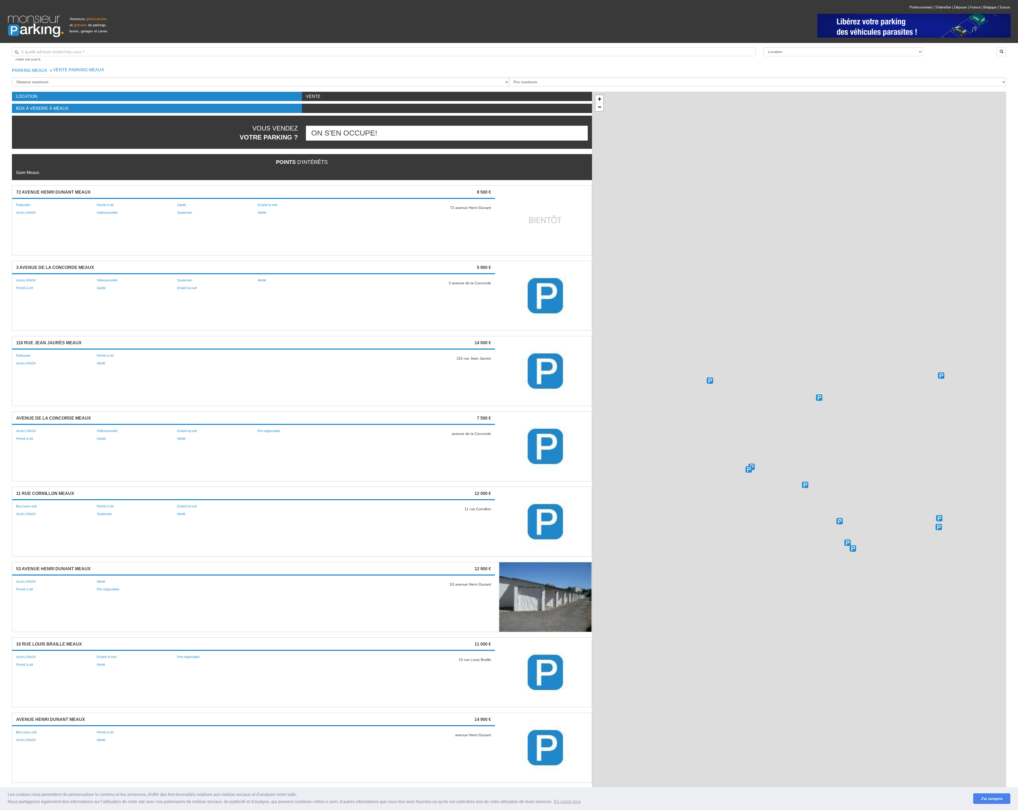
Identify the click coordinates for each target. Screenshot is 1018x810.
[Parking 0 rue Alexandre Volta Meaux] (941, 375)
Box (42, 108)
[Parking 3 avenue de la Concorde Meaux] (939, 518)
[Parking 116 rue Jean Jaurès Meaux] (819, 397)
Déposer (960, 7)
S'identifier (943, 7)
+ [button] (599, 99)
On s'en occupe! (344, 133)
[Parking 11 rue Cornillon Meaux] (748, 469)
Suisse (1004, 7)
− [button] (599, 107)
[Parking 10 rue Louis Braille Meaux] (710, 380)
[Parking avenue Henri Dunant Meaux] (853, 548)
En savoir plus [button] (567, 801)
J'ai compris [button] (992, 798)
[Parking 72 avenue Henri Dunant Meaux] (847, 542)
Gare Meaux (27, 172)
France (975, 7)
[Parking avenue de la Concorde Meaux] (939, 527)
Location (26, 96)
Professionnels (921, 7)
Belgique (990, 7)
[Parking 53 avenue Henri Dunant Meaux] (839, 521)
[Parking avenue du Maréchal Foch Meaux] (805, 485)
